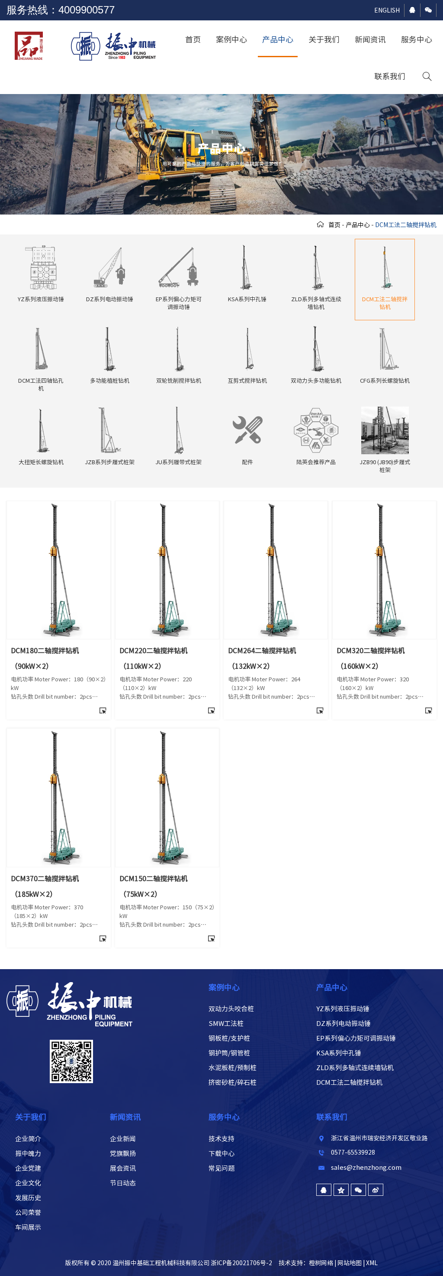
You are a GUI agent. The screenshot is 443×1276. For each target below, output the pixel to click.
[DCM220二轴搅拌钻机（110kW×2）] (167, 505)
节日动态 (123, 1183)
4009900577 (86, 10)
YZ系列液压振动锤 (342, 1009)
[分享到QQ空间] (341, 1190)
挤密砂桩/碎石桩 (233, 1082)
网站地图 (349, 1263)
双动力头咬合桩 (231, 1009)
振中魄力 (28, 1153)
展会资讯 (123, 1168)
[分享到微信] (358, 1190)
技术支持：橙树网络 (306, 1263)
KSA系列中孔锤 (338, 1053)
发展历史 (28, 1198)
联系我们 (389, 76)
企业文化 (28, 1183)
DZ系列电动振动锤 (343, 1023)
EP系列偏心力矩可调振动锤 (356, 1038)
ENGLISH (387, 10)
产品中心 (277, 39)
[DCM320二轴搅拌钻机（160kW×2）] (384, 505)
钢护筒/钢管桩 (229, 1053)
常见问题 (221, 1168)
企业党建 (28, 1168)
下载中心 (221, 1153)
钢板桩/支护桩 (229, 1038)
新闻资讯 (370, 39)
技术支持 (221, 1139)
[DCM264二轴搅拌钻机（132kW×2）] (275, 505)
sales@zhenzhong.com (366, 1167)
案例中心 (231, 39)
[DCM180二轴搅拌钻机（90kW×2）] (58, 505)
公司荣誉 (28, 1212)
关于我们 (324, 39)
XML (372, 1263)
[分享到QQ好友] (323, 1190)
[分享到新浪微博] (375, 1190)
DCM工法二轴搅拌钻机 (349, 1082)
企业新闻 (123, 1139)
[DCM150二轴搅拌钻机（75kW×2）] (167, 733)
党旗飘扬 (123, 1153)
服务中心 (416, 39)
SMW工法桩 (226, 1023)
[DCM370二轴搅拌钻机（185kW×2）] (58, 733)
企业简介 (28, 1139)
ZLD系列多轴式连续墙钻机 (355, 1067)
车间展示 (28, 1227)
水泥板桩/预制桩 (233, 1067)
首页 (193, 39)
